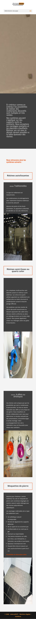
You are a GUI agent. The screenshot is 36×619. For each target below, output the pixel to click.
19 (17, 603)
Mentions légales (25, 614)
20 (18, 603)
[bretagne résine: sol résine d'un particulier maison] (18, 378)
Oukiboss (18, 616)
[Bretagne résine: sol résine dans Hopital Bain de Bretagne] (18, 260)
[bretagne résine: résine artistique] (18, 477)
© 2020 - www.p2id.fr (11, 614)
